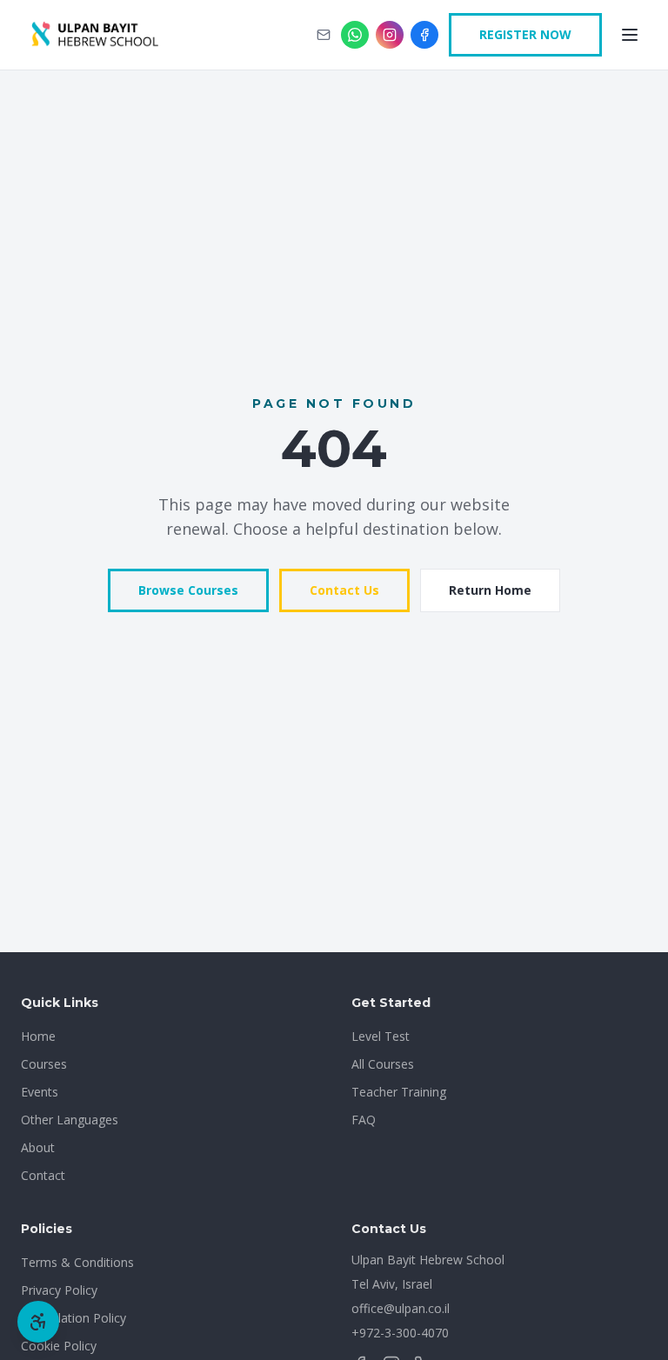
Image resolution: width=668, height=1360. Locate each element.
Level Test (380, 1036)
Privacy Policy (59, 1290)
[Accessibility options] (38, 1322)
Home (38, 1036)
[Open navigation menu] (629, 34)
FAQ (363, 1119)
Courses (44, 1064)
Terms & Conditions (77, 1262)
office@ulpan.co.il (400, 1308)
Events (39, 1091)
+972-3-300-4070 (400, 1332)
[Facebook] (424, 35)
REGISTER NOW (525, 34)
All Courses (382, 1064)
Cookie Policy (59, 1345)
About (38, 1147)
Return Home (490, 590)
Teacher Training (398, 1091)
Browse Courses (188, 590)
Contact (43, 1175)
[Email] (323, 34)
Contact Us (344, 590)
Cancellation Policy (73, 1318)
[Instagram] (390, 35)
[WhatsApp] (355, 35)
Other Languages (69, 1119)
